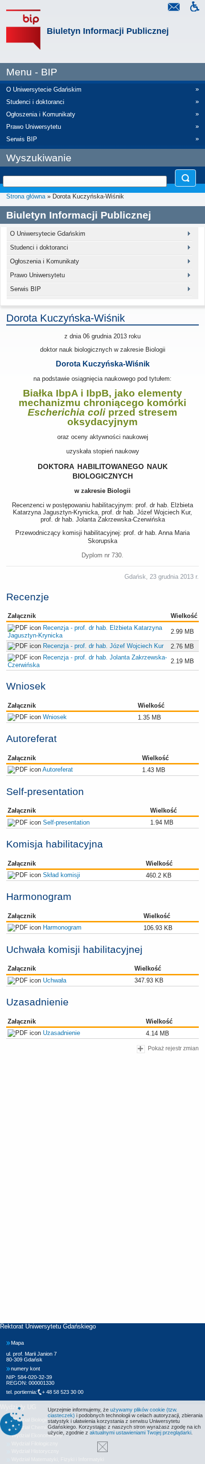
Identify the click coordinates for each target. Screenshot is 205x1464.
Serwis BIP (25, 289)
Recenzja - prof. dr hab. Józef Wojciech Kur (103, 645)
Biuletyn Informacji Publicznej (108, 31)
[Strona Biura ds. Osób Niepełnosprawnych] (194, 8)
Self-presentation (66, 822)
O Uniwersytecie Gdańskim (47, 233)
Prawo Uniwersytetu (37, 275)
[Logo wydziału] (23, 29)
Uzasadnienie (61, 1032)
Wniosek (55, 717)
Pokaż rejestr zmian (173, 1048)
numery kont (25, 1368)
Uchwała (54, 980)
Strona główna (25, 196)
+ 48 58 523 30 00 (62, 1392)
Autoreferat (57, 769)
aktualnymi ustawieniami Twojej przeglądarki (140, 1432)
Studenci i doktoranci (39, 247)
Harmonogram (62, 927)
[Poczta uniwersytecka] (173, 8)
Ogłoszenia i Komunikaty (44, 261)
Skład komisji (61, 874)
